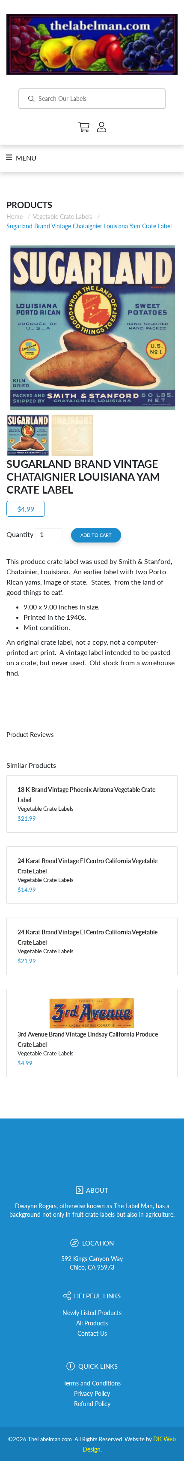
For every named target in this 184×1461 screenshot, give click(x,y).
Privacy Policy (92, 1393)
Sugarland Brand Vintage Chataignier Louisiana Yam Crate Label (89, 226)
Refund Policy (92, 1403)
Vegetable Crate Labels (62, 216)
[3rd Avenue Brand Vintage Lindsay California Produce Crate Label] (92, 1013)
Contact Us (92, 1333)
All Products (92, 1323)
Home (14, 216)
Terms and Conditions (92, 1383)
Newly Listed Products (92, 1312)
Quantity (19, 534)
